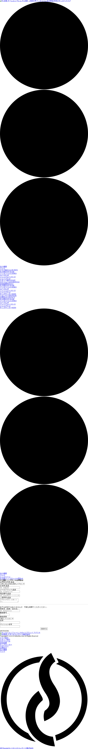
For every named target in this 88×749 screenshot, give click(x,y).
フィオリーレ (8, 273)
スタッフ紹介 (7, 280)
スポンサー (8, 296)
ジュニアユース (8, 277)
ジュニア (5, 278)
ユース (4, 275)
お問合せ (7, 297)
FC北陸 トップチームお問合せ (11, 578)
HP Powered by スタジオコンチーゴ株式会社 (16, 748)
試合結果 (6, 284)
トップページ (5, 577)
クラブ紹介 (9, 270)
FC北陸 (7, 272)
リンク (2, 268)
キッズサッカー (8, 294)
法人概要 (3, 266)
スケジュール (10, 282)
